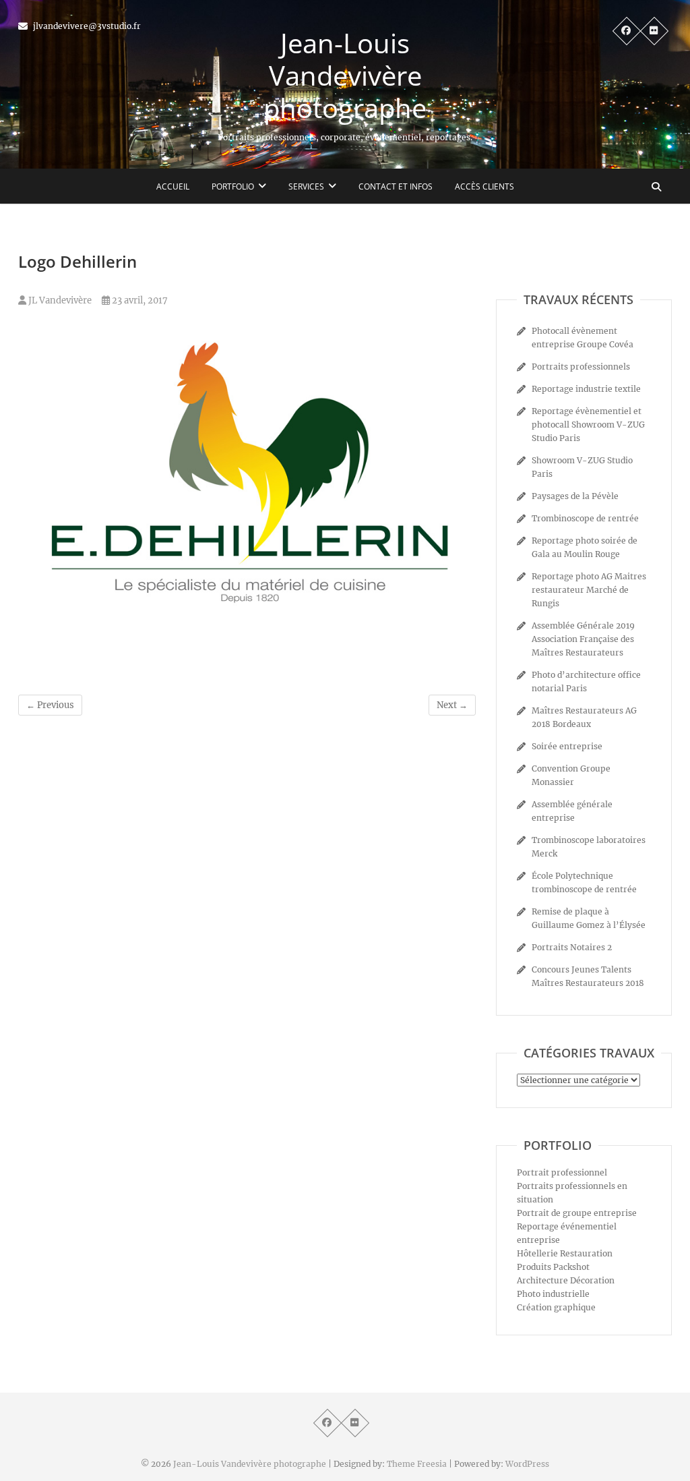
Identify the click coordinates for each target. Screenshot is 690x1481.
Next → (452, 705)
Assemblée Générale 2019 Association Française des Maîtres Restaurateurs (583, 639)
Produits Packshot (553, 1267)
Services (306, 186)
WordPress (527, 1464)
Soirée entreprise (567, 746)
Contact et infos (395, 186)
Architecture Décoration (566, 1280)
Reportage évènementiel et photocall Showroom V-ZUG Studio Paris (588, 424)
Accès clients (484, 186)
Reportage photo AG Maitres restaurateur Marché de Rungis (589, 589)
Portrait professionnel (562, 1172)
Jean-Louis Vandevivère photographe (345, 75)
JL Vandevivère (59, 300)
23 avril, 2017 (139, 300)
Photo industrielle (553, 1294)
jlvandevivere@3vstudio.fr (86, 26)
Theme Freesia (417, 1464)
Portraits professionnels (581, 366)
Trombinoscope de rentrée (585, 518)
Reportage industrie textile (586, 389)
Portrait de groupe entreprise (577, 1213)
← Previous (50, 705)
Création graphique (556, 1307)
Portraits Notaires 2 (572, 947)
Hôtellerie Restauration (565, 1253)
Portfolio (233, 186)
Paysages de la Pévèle (575, 496)
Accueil (172, 186)
